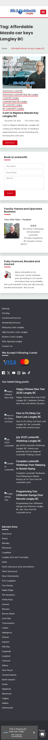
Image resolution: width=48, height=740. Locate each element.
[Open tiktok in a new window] (29, 373)
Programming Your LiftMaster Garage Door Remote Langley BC (29, 495)
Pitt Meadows (8, 594)
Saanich (5, 642)
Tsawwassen (8, 623)
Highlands (6, 689)
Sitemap (5, 308)
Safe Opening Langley (12, 341)
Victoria (5, 637)
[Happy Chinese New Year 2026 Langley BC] (9, 397)
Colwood (6, 660)
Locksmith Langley (11, 98)
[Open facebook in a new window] (3, 373)
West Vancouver (9, 571)
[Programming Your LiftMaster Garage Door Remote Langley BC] (9, 505)
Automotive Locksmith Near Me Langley (20, 94)
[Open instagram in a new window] (18, 373)
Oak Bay (6, 646)
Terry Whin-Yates (32, 121)
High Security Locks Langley (15, 332)
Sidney (5, 665)
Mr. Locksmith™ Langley (13, 108)
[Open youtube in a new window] (13, 373)
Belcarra (5, 609)
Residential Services (11, 322)
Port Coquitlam (9, 580)
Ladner (5, 627)
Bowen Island (8, 613)
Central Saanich (9, 675)
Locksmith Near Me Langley (15, 101)
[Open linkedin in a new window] (23, 373)
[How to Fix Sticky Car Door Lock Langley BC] (9, 421)
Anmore (5, 604)
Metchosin (7, 693)
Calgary (5, 698)
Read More (10, 143)
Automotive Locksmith (13, 91)
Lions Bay (6, 618)
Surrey (5, 538)
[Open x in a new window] (8, 373)
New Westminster (10, 576)
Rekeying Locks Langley (13, 327)
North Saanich (8, 679)
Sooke (5, 684)
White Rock (7, 599)
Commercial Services (11, 318)
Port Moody (7, 585)
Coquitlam (6, 552)
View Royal (7, 670)
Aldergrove (7, 632)
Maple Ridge (7, 590)
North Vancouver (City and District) (18, 566)
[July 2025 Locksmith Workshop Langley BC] (9, 445)
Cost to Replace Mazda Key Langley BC (21, 114)
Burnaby (6, 543)
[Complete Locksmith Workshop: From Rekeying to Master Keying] (9, 472)
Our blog (5, 313)
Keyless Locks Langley (12, 336)
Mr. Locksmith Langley (12, 105)
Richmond (6, 547)
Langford (6, 656)
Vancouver (7, 533)
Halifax (5, 703)
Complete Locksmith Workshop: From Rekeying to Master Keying (30, 465)
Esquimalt (6, 651)
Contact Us (7, 346)
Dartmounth (7, 707)
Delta (4, 562)
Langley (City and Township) (15, 557)
